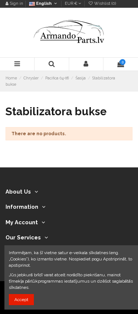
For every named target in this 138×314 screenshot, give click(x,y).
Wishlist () (104, 3)
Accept (21, 299)
